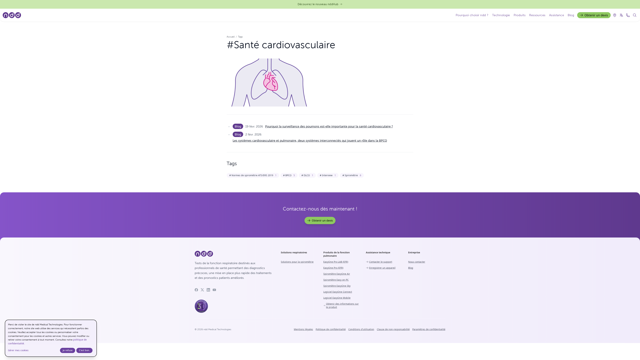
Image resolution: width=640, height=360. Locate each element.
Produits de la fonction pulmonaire (336, 254)
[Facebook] (196, 290)
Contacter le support (380, 261)
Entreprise (414, 252)
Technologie (501, 15)
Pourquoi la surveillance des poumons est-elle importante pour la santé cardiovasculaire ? (329, 126)
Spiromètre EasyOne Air (336, 273)
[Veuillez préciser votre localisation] (614, 15)
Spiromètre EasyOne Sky (336, 285)
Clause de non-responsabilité (393, 329)
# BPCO (289, 175)
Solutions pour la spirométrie (297, 261)
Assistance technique (378, 252)
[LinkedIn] (208, 290)
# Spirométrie (351, 175)
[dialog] (51, 338)
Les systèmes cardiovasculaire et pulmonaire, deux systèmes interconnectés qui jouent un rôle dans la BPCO (310, 140)
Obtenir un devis (596, 15)
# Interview (328, 175)
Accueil (230, 36)
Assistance (556, 15)
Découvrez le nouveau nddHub (318, 4)
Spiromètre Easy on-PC (336, 279)
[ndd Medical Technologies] (234, 254)
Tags (240, 36)
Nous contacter (416, 261)
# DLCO (307, 175)
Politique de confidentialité (331, 329)
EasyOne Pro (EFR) (333, 267)
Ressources (537, 15)
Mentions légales (303, 329)
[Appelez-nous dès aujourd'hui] (628, 15)
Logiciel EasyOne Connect (337, 291)
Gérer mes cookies (18, 350)
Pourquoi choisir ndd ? (472, 15)
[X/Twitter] (202, 290)
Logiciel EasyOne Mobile (336, 297)
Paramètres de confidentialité (428, 329)
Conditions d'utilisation (361, 329)
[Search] (634, 15)
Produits (520, 15)
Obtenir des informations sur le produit (342, 305)
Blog (571, 15)
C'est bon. (84, 350)
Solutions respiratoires (294, 252)
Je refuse (67, 350)
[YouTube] (214, 290)
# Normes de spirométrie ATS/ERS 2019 (252, 175)
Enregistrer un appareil (382, 267)
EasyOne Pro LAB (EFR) (335, 261)
